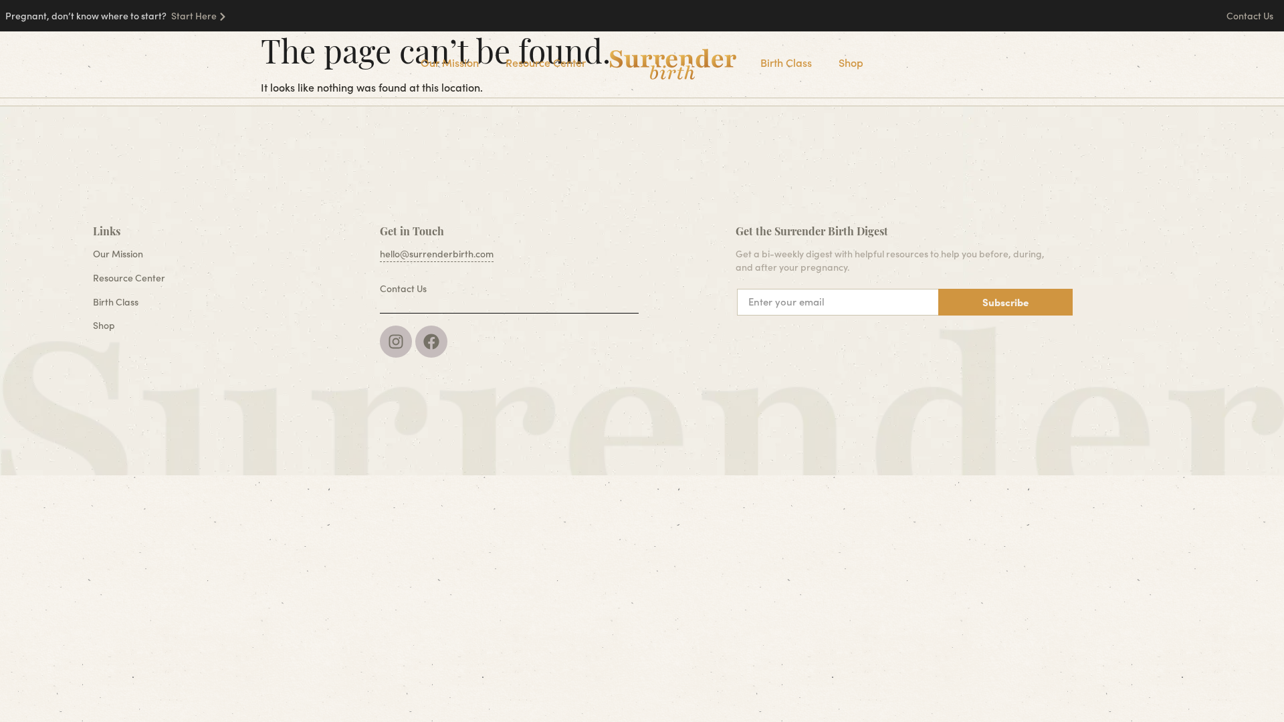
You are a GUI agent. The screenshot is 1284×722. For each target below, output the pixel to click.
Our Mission (450, 62)
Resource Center (546, 62)
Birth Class (786, 62)
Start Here (194, 15)
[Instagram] (396, 342)
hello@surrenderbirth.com (437, 253)
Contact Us (1250, 15)
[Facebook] (431, 342)
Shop (851, 62)
